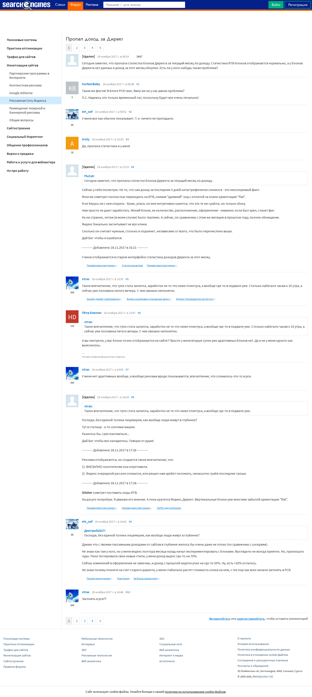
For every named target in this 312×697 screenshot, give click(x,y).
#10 (128, 592)
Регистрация (297, 4)
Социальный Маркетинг (25, 136)
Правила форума (14, 667)
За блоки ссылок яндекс (147, 578)
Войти (276, 4)
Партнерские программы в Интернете (29, 75)
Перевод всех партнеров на (102, 265)
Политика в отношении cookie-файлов (263, 655)
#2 (130, 112)
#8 (132, 397)
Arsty (86, 139)
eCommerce (167, 661)
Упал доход (123, 578)
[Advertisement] (156, 21)
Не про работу (18, 170)
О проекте (244, 638)
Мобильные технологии (97, 639)
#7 (127, 369)
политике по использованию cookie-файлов (195, 692)
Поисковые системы (22, 40)
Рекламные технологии (97, 655)
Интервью (88, 644)
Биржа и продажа (20, 153)
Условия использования (253, 644)
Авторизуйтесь (219, 619)
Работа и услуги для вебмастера (31, 162)
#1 (137, 84)
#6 (139, 313)
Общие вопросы (21, 120)
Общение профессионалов (27, 145)
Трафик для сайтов (21, 57)
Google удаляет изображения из (105, 299)
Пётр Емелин (91, 312)
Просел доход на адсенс (100, 578)
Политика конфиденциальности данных (264, 649)
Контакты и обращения (253, 666)
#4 (132, 167)
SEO (84, 650)
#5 (127, 279)
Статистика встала (132, 265)
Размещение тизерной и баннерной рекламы (27, 110)
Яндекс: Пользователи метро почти (196, 299)
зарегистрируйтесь (251, 619)
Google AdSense (21, 93)
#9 (130, 521)
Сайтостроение (18, 128)
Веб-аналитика (91, 661)
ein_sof (87, 111)
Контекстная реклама (25, 85)
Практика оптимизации (24, 48)
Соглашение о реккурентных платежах (263, 660)
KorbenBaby (91, 84)
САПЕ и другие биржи (169, 507)
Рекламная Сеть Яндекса (27, 100)
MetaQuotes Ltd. (263, 676)
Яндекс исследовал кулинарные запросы (149, 299)
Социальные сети (170, 644)
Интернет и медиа (171, 655)
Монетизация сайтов (22, 65)
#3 (127, 139)
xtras (85, 279)
